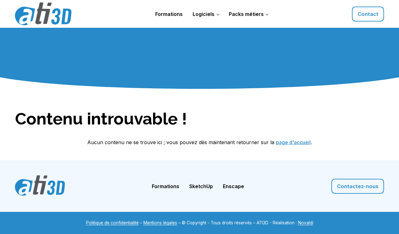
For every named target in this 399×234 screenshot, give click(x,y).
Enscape (233, 186)
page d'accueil (293, 142)
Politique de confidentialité (112, 222)
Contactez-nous (357, 186)
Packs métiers (246, 14)
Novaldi (305, 222)
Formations (169, 14)
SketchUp (201, 186)
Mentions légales (160, 222)
